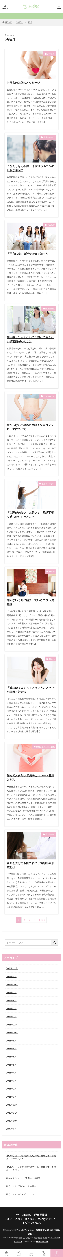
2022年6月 (11, 1000)
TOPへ (57, 1255)
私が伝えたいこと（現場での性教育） (24, 1178)
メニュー (31, 1255)
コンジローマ (49, 396)
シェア (19, 1255)
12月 (30, 22)
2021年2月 (11, 1088)
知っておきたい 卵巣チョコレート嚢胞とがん (30, 777)
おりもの (51, 54)
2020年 (19, 22)
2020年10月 (12, 1121)
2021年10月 (12, 1032)
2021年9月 (11, 1040)
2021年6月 (11, 1056)
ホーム (6, 1255)
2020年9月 (11, 1129)
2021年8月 (11, 1048)
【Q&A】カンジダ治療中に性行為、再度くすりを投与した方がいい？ (31, 1157)
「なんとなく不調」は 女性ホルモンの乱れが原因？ (30, 168)
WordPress (42, 1241)
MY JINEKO (23, 1214)
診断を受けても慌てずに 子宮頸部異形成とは (30, 865)
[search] (54, 942)
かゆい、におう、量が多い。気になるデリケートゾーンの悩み (31, 1220)
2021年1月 (11, 1096)
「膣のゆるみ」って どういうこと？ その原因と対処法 (31, 689)
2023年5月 (11, 976)
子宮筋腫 (51, 225)
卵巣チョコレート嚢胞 (45, 747)
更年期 (52, 571)
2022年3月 (11, 1008)
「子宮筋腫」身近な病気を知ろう (27, 253)
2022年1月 (11, 1016)
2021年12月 (12, 1024)
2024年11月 (12, 968)
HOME (8, 22)
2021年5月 (11, 1064)
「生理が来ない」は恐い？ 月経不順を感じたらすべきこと (30, 514)
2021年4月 (11, 1072)
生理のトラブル (48, 484)
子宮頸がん (50, 308)
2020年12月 (12, 1104)
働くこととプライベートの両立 (21, 1186)
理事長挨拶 (40, 1214)
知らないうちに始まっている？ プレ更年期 (30, 602)
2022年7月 (11, 992)
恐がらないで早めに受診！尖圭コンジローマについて (30, 427)
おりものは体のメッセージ (23, 82)
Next (41, 919)
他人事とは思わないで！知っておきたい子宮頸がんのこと (30, 339)
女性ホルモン (49, 137)
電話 (44, 1255)
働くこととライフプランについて (22, 1194)
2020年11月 (12, 1112)
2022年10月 (12, 984)
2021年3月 (11, 1080)
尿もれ (52, 659)
